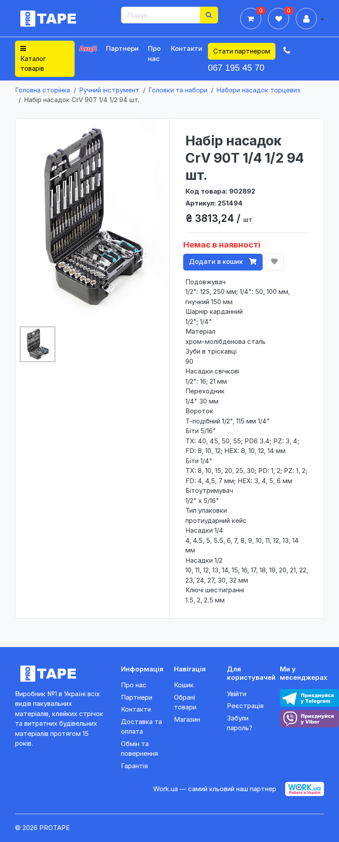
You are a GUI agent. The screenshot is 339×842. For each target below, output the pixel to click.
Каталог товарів (33, 63)
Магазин (187, 719)
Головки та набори (177, 90)
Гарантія (134, 766)
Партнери (122, 48)
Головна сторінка (42, 90)
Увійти (236, 694)
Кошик (184, 685)
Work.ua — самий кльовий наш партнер (214, 789)
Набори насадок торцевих (258, 90)
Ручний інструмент (109, 90)
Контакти (186, 48)
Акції (88, 48)
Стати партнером (241, 51)
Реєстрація (245, 705)
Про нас (154, 53)
